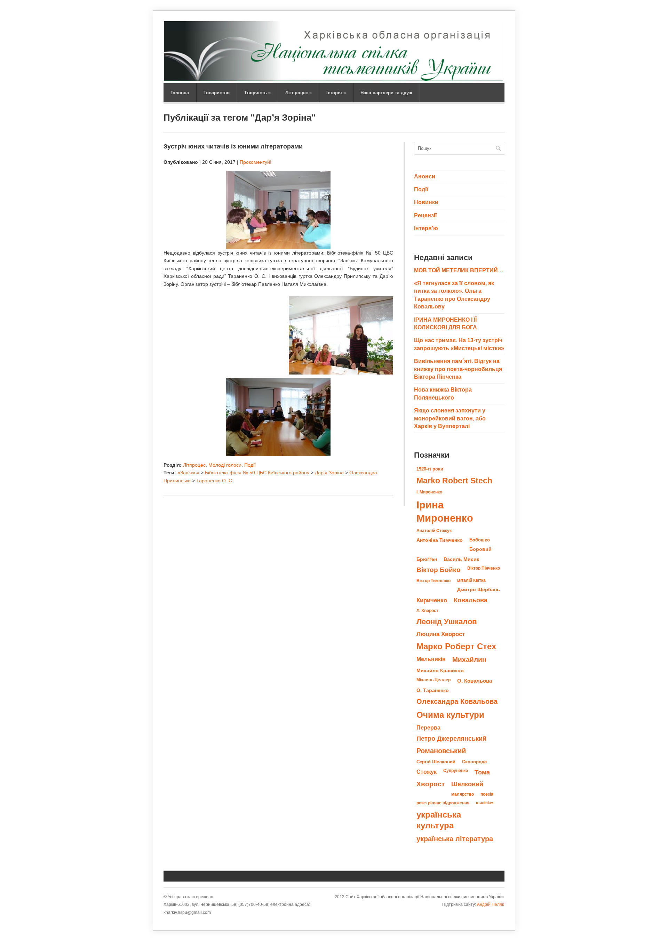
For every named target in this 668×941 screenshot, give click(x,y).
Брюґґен (426, 559)
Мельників (431, 659)
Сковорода (474, 761)
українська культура (438, 820)
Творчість (257, 92)
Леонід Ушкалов (446, 621)
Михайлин (469, 659)
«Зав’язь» (188, 472)
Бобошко (479, 539)
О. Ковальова (474, 681)
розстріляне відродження (442, 803)
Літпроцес (298, 92)
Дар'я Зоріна (329, 472)
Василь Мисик (461, 559)
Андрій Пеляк (490, 904)
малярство (462, 794)
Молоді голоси (224, 465)
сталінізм (484, 803)
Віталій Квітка (471, 580)
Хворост (430, 784)
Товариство (217, 92)
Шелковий (467, 784)
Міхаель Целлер (433, 680)
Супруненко (455, 771)
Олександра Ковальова (457, 701)
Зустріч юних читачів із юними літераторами (233, 146)
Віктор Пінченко (483, 568)
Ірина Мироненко (444, 511)
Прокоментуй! (255, 162)
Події (250, 465)
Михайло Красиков (440, 670)
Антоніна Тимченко (439, 540)
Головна (179, 92)
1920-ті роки (429, 469)
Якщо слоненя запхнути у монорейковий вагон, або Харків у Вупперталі (450, 418)
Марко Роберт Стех (456, 646)
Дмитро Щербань (478, 589)
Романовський (441, 751)
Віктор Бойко (438, 569)
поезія (486, 794)
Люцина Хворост (440, 633)
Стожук (426, 772)
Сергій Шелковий (435, 761)
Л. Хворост (427, 611)
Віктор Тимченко (433, 580)
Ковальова (470, 600)
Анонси (424, 176)
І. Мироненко (429, 492)
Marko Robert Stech (454, 480)
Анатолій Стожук (434, 531)
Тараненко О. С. (214, 480)
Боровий (480, 549)
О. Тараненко (432, 690)
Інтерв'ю (426, 228)
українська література (454, 839)
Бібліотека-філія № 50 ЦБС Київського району (257, 472)
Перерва (428, 727)
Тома (482, 772)
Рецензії (425, 215)
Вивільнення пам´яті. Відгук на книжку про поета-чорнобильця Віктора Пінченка (458, 369)
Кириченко (431, 600)
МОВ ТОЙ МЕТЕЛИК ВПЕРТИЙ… (458, 270)
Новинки (426, 202)
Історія (336, 92)
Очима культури (450, 714)
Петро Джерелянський (451, 738)
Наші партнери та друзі (386, 92)
